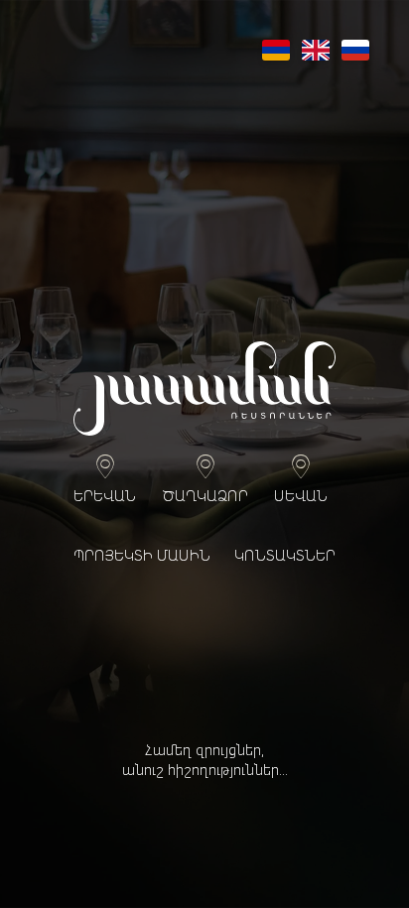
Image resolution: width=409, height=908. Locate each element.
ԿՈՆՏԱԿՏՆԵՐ (285, 557)
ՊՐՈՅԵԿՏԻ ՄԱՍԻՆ (141, 557)
